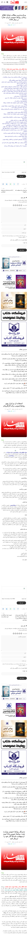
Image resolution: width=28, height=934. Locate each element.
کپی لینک (21, 176)
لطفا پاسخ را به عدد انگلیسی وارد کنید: (18, 239)
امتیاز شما (25, 205)
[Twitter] (13, 25)
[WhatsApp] (11, 25)
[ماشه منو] (25, 2)
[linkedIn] (6, 184)
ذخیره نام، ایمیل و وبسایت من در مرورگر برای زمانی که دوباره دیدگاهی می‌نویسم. (13, 236)
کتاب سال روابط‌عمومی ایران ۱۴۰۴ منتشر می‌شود (14, 388)
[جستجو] (2, 2)
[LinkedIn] (10, 25)
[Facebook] (15, 25)
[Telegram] (8, 25)
